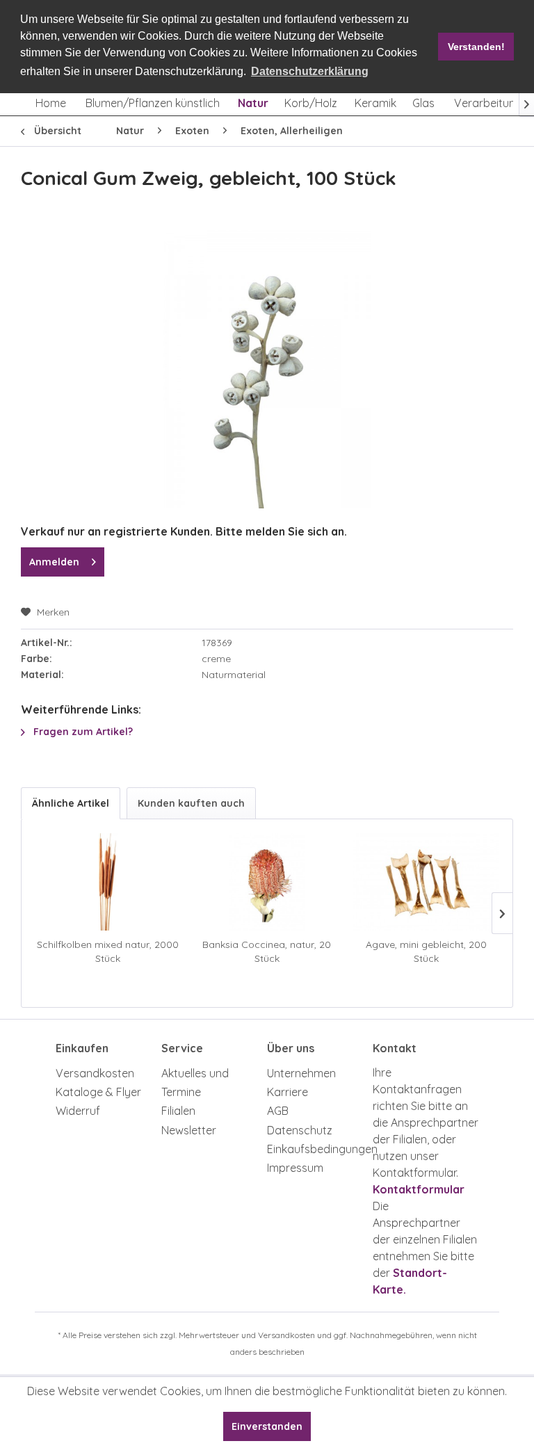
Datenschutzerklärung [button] (310, 71)
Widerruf (78, 1111)
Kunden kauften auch (191, 803)
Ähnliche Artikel (70, 803)
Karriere (287, 1092)
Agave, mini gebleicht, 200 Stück (426, 951)
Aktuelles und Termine (195, 1082)
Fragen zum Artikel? (82, 731)
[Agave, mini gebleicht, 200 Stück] (426, 882)
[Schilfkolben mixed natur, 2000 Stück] (108, 882)
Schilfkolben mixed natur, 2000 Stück (108, 951)
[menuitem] (51, 102)
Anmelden (54, 562)
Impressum (295, 1168)
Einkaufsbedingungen (316, 1149)
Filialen (178, 1111)
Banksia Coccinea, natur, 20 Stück (266, 951)
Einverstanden (267, 1426)
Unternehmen (301, 1073)
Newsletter (188, 1130)
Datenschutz (299, 1130)
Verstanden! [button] (476, 46)
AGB (278, 1111)
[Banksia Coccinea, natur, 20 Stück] (267, 882)
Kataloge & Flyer (98, 1092)
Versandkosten (95, 1073)
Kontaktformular (418, 1189)
